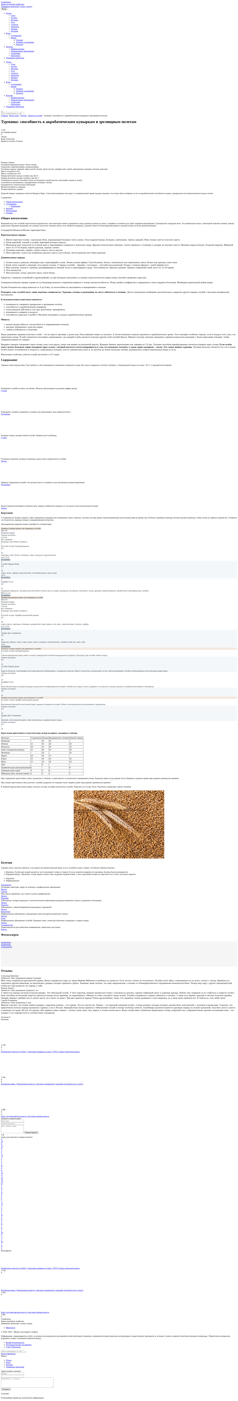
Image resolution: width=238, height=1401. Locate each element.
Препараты (15, 56)
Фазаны (14, 29)
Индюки (14, 20)
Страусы (14, 24)
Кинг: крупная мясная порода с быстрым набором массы (25, 1116)
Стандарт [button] (5, 230)
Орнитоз (4, 905)
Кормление (15, 206)
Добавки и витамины (25, 42)
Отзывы (9, 213)
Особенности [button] (16, 230)
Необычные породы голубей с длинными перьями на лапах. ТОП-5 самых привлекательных (40, 1052)
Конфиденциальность (15, 1342)
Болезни (9, 47)
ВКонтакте (10, 1328)
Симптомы (15, 53)
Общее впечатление (14, 202)
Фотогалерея (11, 211)
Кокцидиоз (5, 912)
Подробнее (5, 414)
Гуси (13, 22)
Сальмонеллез (7, 925)
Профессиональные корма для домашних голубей (22, 597)
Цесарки (14, 31)
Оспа (3, 918)
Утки (13, 15)
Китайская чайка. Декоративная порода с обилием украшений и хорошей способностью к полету (42, 1084)
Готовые (19, 40)
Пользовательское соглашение (18, 1345)
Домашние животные (15, 58)
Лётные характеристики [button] (34, 230)
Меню (4, 9)
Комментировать (31, 1132)
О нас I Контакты (13, 1347)
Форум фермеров (8, 1354)
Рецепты (19, 44)
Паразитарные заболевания (22, 51)
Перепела (15, 27)
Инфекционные (17, 49)
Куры (8, 33)
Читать (4, 461)
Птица (8, 13)
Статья (4, 391)
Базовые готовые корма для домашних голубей (21, 528)
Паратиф (4, 898)
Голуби (14, 18)
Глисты (4, 892)
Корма (13, 38)
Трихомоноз (6, 885)
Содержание (16, 36)
